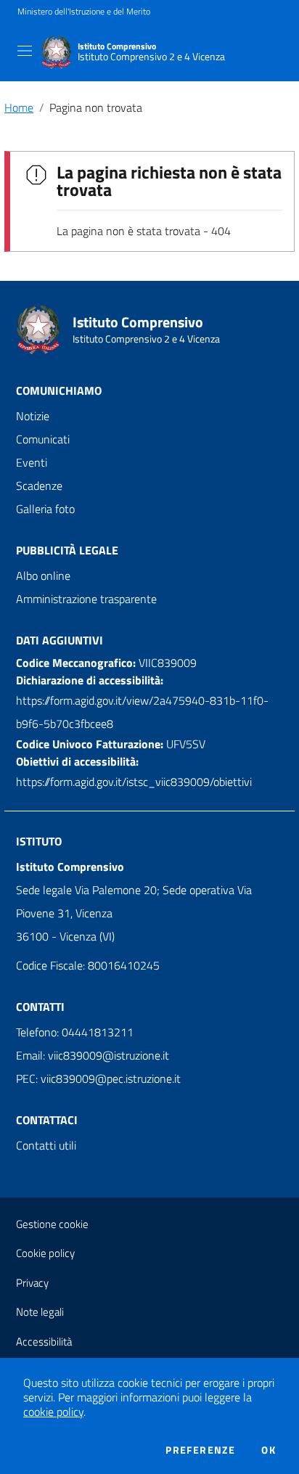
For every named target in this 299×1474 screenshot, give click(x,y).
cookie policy (53, 1411)
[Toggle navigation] (24, 51)
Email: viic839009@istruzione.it (92, 1055)
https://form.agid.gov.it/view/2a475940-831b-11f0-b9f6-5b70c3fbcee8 (142, 712)
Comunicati (43, 439)
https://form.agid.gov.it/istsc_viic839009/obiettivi (134, 781)
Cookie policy (45, 1253)
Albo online (43, 575)
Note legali (40, 1311)
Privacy (32, 1282)
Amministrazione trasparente (86, 598)
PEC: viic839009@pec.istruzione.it (98, 1078)
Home (18, 107)
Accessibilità (44, 1341)
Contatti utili (46, 1145)
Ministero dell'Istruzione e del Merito (83, 11)
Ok (268, 1450)
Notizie (32, 416)
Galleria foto (45, 508)
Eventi (31, 462)
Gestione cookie (52, 1224)
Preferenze (200, 1450)
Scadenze (39, 485)
